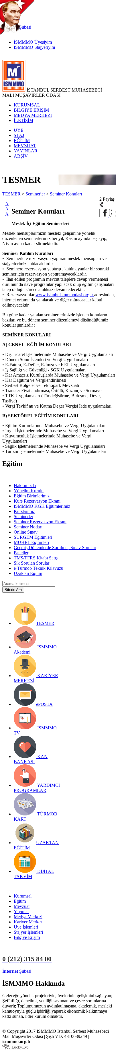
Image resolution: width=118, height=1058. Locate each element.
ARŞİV (21, 156)
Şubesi (16, 971)
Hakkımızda (25, 485)
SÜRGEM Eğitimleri (33, 537)
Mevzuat (22, 906)
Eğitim (20, 901)
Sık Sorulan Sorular (31, 563)
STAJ (19, 135)
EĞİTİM (22, 140)
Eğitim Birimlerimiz (32, 495)
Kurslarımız (24, 511)
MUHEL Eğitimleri (31, 542)
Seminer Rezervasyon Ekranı (40, 521)
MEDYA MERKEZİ (33, 115)
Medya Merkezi (28, 916)
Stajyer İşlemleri (28, 932)
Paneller (21, 552)
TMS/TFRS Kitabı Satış (36, 557)
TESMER (11, 193)
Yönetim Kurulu (29, 490)
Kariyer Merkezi (29, 921)
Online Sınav (26, 532)
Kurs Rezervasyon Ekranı (37, 501)
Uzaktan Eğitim (28, 573)
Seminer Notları (28, 526)
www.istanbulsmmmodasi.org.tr (65, 294)
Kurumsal (23, 896)
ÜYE (18, 130)
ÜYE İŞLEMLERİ (49, 971)
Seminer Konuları (66, 193)
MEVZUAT (25, 145)
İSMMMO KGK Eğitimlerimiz (42, 506)
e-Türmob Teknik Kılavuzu (38, 568)
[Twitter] (112, 215)
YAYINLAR (26, 150)
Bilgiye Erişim (27, 937)
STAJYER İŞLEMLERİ (90, 971)
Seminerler (35, 193)
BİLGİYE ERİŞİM (31, 110)
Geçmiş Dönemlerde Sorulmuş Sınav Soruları (55, 547)
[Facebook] (104, 215)
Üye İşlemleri (26, 927)
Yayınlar (21, 911)
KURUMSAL (27, 104)
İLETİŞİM (23, 120)
